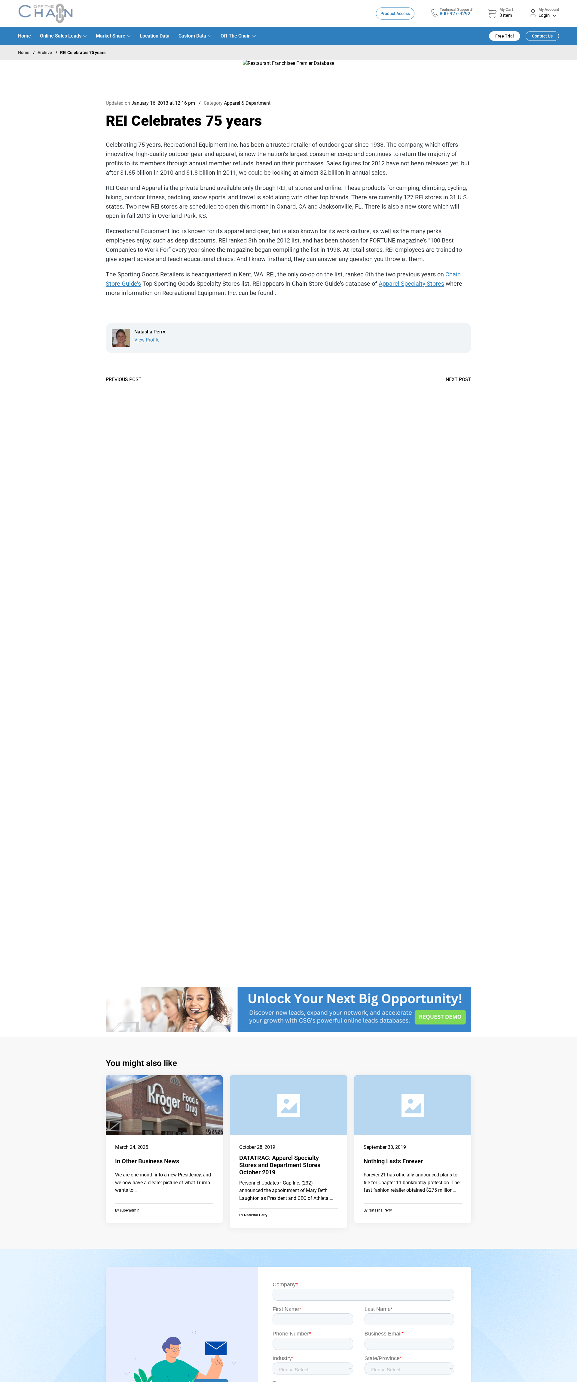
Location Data (154, 36)
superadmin (129, 1210)
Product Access (395, 13)
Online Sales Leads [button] (60, 36)
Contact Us (542, 36)
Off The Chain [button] (236, 36)
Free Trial (504, 36)
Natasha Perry (255, 1215)
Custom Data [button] (192, 36)
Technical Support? (456, 9)
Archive (45, 52)
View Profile (146, 340)
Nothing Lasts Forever (393, 1161)
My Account (549, 9)
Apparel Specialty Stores (411, 283)
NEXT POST (458, 379)
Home (24, 36)
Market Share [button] (110, 36)
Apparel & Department (247, 103)
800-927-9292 (455, 14)
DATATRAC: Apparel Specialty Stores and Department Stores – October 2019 (282, 1165)
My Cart (506, 9)
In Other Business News (147, 1161)
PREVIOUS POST (124, 379)
